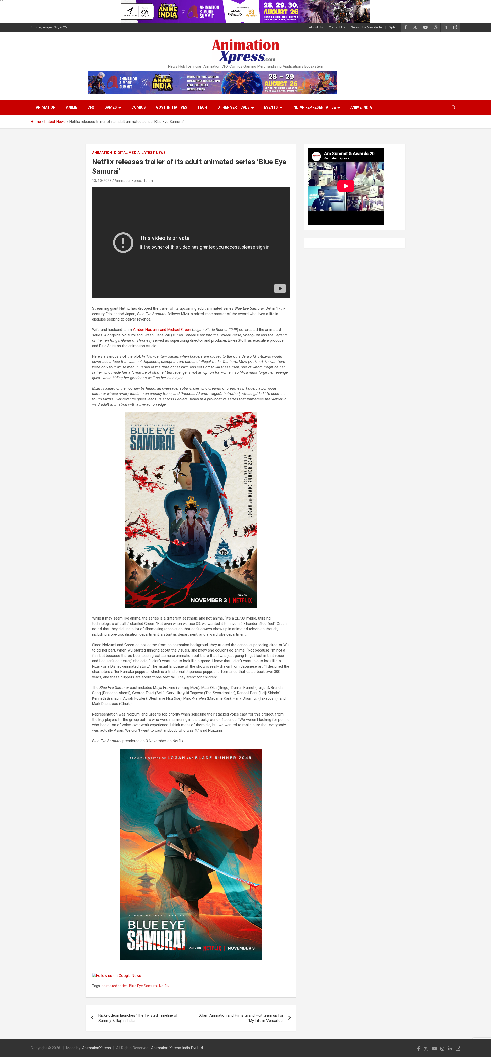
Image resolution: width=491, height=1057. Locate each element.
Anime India (361, 107)
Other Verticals (233, 107)
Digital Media (127, 153)
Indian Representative (314, 107)
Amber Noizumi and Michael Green (162, 329)
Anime (71, 107)
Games (110, 107)
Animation (46, 107)
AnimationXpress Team (134, 181)
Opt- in (393, 27)
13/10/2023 (101, 181)
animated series (115, 986)
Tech (202, 107)
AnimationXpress (96, 1047)
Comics (138, 107)
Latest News (153, 153)
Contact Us (337, 27)
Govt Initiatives (171, 107)
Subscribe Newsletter (367, 27)
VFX (90, 107)
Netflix (164, 986)
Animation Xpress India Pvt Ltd (177, 1047)
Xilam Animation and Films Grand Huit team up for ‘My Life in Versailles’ (241, 1018)
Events (271, 107)
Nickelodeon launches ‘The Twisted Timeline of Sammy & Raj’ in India (138, 1018)
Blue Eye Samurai (143, 986)
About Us (316, 27)
